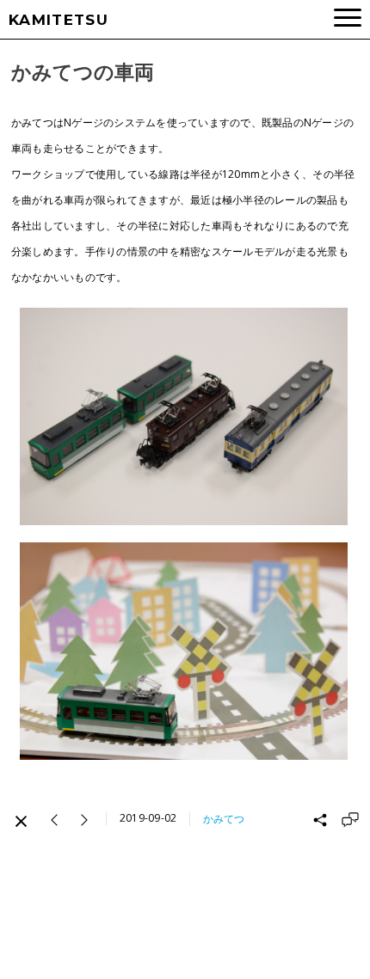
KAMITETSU (58, 19)
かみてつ (223, 818)
